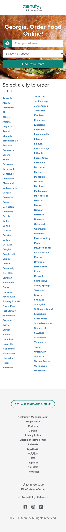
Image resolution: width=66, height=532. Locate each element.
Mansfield (39, 176)
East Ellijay (9, 273)
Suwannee (40, 337)
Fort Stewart (9, 310)
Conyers (7, 202)
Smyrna (38, 295)
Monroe (38, 200)
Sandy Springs (42, 285)
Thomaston (40, 342)
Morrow (38, 205)
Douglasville (9, 254)
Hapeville (8, 344)
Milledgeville (41, 195)
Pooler (37, 243)
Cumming (8, 211)
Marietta (38, 181)
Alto (5, 112)
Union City (40, 351)
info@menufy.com (34, 489)
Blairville (7, 136)
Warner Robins (42, 361)
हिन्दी (33, 458)
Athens (6, 117)
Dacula (6, 216)
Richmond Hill (42, 252)
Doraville (7, 244)
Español (33, 462)
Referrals (33, 444)
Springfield (40, 304)
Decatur (7, 235)
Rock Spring (40, 266)
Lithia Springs (41, 148)
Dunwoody (8, 268)
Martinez (39, 186)
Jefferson (39, 96)
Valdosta (39, 356)
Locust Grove (41, 158)
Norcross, (39, 219)
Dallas (6, 221)
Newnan (38, 210)
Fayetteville (9, 296)
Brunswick (8, 150)
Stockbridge (40, 318)
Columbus (8, 197)
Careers (33, 430)
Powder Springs (42, 247)
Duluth (6, 263)
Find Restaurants (33, 64)
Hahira (6, 334)
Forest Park (9, 306)
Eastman (7, 277)
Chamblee (8, 178)
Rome (37, 271)
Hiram (6, 362)
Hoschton (8, 367)
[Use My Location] (7, 43)
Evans (6, 287)
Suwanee (39, 332)
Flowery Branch (11, 301)
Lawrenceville (41, 134)
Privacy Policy (33, 435)
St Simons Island (43, 309)
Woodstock (40, 370)
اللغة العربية (33, 448)
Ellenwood (8, 282)
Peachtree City (42, 238)
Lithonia (38, 153)
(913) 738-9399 (35, 484)
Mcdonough (40, 191)
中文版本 (33, 453)
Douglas (7, 249)
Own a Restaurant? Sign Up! (33, 404)
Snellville (39, 299)
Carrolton (8, 164)
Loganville (40, 162)
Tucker (37, 347)
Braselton (8, 145)
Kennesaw (40, 120)
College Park (10, 188)
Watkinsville (41, 366)
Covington (8, 206)
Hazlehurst (9, 348)
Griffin (6, 325)
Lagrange (39, 129)
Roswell (38, 276)
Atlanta (7, 121)
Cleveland (8, 183)
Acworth (7, 98)
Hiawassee (9, 353)
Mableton (39, 167)
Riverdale (39, 262)
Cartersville (9, 169)
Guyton (6, 329)
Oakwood (39, 224)
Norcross (39, 214)
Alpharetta (8, 107)
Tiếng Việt (33, 471)
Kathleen (39, 115)
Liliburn (38, 143)
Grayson (7, 320)
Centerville (9, 173)
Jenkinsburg (41, 101)
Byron (6, 159)
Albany (6, 102)
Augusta (7, 126)
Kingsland (39, 124)
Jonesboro (40, 110)
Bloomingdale (10, 140)
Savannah (39, 290)
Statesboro (40, 314)
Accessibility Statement (34, 497)
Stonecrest (40, 328)
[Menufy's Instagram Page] (33, 507)
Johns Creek (41, 106)
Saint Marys (40, 280)
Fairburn (7, 292)
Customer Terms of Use (33, 439)
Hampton (8, 339)
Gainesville (9, 315)
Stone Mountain (43, 323)
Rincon (38, 257)
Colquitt (7, 192)
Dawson (7, 230)
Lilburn (38, 139)
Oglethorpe (40, 228)
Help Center (33, 421)
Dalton (6, 225)
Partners (33, 426)
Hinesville (8, 358)
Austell (6, 131)
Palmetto (39, 233)
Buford (6, 154)
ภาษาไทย (33, 467)
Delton (6, 240)
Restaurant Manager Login (33, 417)
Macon (37, 172)
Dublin (6, 258)
